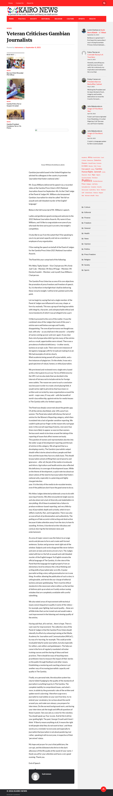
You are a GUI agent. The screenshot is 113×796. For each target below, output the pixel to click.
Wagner (101, 192)
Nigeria (98, 175)
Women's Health (90, 195)
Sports (82, 19)
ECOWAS (85, 166)
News (11, 19)
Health (92, 19)
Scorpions (93, 187)
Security (99, 187)
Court (102, 157)
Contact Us (20, 3)
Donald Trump (92, 163)
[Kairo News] (56, 11)
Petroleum (95, 177)
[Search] (104, 3)
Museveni (84, 175)
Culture (70, 19)
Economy (99, 163)
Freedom (87, 223)
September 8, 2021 (33, 47)
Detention (97, 160)
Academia (84, 157)
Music (89, 175)
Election (91, 166)
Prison (84, 184)
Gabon (92, 169)
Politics (21, 19)
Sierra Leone (85, 189)
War (83, 195)
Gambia (98, 169)
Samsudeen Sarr (86, 187)
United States (88, 192)
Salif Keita (95, 184)
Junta (103, 172)
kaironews (19, 47)
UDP (83, 192)
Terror (98, 189)
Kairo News (20, 791)
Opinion (87, 244)
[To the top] (103, 789)
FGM (95, 166)
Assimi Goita (96, 157)
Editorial (45, 19)
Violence (95, 192)
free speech (86, 169)
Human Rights (87, 172)
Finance (87, 217)
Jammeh (97, 172)
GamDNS (16, 794)
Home (10, 3)
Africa (90, 157)
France (99, 166)
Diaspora (84, 163)
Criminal (84, 160)
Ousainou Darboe (86, 177)
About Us (30, 3)
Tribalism (103, 189)
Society (33, 19)
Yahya (97, 195)
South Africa (92, 189)
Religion (58, 19)
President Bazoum (98, 181)
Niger (93, 175)
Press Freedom (90, 254)
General (87, 228)
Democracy (90, 160)
